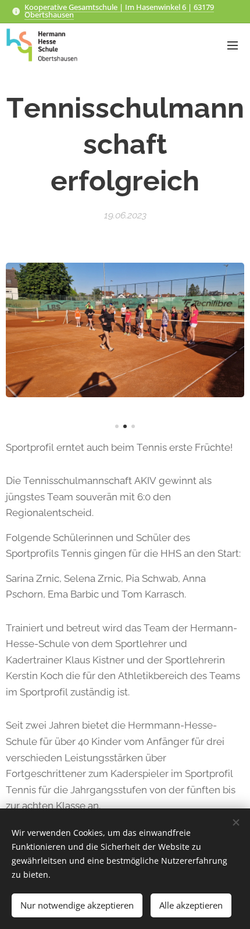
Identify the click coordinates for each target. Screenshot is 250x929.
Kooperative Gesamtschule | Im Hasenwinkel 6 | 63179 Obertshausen (119, 11)
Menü (232, 44)
